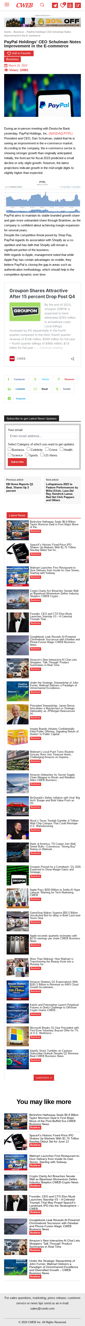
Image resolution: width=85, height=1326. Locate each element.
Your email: (15, 430)
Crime (53, 450)
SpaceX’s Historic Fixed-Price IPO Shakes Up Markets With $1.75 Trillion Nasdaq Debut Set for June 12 (54, 1138)
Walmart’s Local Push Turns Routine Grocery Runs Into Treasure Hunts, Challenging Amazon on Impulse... (52, 754)
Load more (42, 1077)
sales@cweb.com (42, 1308)
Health (68, 450)
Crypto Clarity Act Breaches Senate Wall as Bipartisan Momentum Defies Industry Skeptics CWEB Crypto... (54, 593)
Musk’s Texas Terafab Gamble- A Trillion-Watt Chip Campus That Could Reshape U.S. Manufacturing (54, 823)
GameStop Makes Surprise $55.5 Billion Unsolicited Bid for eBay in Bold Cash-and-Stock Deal (55, 915)
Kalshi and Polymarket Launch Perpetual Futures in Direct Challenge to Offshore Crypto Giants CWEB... (54, 1007)
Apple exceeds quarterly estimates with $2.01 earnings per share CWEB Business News (55, 938)
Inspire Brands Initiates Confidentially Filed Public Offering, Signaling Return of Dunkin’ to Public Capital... (54, 731)
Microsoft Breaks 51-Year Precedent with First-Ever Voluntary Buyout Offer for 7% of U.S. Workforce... (54, 1030)
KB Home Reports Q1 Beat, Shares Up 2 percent (19, 487)
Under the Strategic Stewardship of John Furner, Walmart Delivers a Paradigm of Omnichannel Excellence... (54, 685)
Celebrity (37, 450)
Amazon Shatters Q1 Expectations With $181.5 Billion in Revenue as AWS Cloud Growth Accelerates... (54, 984)
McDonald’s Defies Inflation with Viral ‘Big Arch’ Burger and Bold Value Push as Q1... (55, 800)
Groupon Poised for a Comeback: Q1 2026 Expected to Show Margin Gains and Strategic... (55, 869)
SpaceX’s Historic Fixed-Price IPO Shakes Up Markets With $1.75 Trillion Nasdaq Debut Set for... (53, 547)
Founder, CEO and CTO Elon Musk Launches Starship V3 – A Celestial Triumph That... (51, 616)
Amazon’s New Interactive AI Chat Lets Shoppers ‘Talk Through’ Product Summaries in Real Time (53, 662)
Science (17, 455)
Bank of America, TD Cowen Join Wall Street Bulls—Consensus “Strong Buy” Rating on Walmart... (53, 846)
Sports (33, 455)
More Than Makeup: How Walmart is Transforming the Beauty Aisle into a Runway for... (51, 961)
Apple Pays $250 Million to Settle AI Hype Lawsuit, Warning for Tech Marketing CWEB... (55, 892)
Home (7, 32)
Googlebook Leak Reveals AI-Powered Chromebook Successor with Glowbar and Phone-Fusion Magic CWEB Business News (55, 640)
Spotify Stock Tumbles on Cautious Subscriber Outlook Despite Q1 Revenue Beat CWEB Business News (54, 1053)
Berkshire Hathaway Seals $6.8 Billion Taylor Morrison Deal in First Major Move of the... (54, 524)
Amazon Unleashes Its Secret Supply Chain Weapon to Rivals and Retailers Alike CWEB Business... (52, 777)
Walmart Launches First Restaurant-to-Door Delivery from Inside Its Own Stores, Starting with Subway (55, 570)
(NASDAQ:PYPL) (61, 133)
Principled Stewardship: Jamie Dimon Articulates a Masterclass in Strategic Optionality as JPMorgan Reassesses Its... (52, 709)
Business (19, 32)
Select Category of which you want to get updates (41, 444)
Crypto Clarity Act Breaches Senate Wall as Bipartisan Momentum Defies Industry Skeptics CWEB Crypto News (53, 1179)
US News (50, 455)
